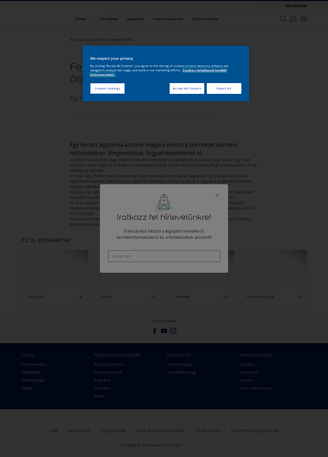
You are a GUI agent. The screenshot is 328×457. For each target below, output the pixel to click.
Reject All (224, 88)
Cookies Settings (107, 88)
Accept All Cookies (187, 88)
